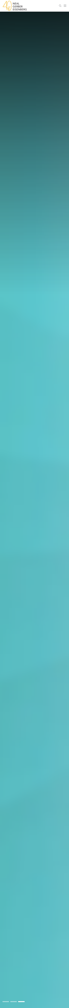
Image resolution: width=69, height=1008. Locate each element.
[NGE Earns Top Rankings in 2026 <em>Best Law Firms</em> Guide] (21, 1001)
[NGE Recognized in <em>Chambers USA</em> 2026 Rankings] (6, 1001)
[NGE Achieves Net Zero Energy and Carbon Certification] (13, 1001)
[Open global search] (60, 6)
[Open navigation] (65, 5)
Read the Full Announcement (16, 996)
